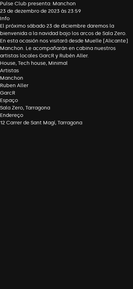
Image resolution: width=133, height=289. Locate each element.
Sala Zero (11, 108)
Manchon (11, 78)
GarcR (7, 93)
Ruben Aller (14, 85)
